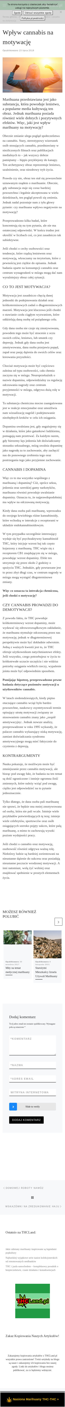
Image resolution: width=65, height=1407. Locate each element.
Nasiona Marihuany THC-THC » (36, 1399)
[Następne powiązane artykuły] (58, 922)
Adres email (22, 1078)
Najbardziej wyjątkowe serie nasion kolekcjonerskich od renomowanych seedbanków (31, 1260)
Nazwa (17, 1065)
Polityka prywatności (32, 18)
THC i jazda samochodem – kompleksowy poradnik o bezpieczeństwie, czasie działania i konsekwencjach (32, 1268)
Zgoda (17, 12)
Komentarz (21, 1038)
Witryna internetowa (30, 1092)
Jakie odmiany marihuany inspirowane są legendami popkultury (31, 1251)
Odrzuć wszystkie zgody (38, 12)
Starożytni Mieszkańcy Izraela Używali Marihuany (46, 972)
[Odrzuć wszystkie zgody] (60, 12)
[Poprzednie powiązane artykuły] (50, 922)
